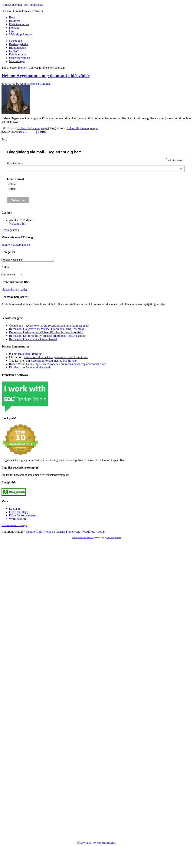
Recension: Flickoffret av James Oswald (33, 339)
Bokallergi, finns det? (31, 353)
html (13, 184)
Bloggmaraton (17, 47)
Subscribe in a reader (14, 289)
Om (11, 31)
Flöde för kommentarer (22, 515)
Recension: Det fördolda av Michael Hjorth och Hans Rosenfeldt (47, 335)
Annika (24, 83)
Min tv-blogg (17, 61)
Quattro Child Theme (38, 531)
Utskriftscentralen (19, 57)
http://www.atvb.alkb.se (16, 244)
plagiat (45, 128)
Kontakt (14, 27)
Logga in (14, 508)
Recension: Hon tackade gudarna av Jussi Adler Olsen (56, 357)
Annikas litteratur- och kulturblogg (22, 4)
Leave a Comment (40, 83)
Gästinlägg (15, 40)
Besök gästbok (10, 230)
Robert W (15, 364)
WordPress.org (18, 518)
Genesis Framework (68, 531)
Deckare (14, 51)
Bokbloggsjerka (18, 44)
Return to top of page (14, 525)
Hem (12, 17)
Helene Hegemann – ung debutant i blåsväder (46, 75)
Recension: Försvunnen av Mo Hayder (54, 360)
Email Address (94, 163)
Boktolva (14, 20)
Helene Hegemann (28, 128)
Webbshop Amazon (20, 34)
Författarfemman (19, 24)
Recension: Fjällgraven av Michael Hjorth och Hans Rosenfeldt (46, 329)
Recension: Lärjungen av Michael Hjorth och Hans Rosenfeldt (46, 332)
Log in (101, 531)
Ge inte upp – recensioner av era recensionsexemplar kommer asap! (49, 325)
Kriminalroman (18, 54)
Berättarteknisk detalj (38, 367)
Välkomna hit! (17, 223)
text (13, 188)
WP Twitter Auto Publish (82, 537)
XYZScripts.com (113, 537)
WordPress (88, 531)
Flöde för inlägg (18, 512)
